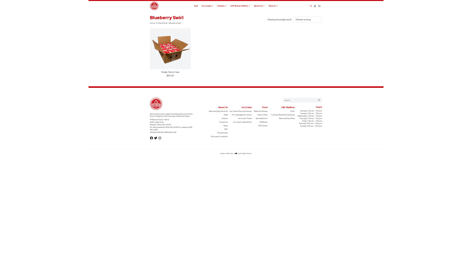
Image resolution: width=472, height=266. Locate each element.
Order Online (262, 115)
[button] (311, 6)
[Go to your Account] (315, 6)
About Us (258, 6)
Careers (224, 118)
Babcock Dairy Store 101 (218, 111)
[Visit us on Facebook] (151, 138)
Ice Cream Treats (245, 118)
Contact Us (223, 122)
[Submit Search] (319, 100)
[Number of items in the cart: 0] (319, 6)
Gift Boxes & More (239, 6)
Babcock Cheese (260, 111)
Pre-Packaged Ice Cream (242, 115)
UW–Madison (288, 107)
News (225, 125)
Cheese (220, 6)
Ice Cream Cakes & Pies (242, 122)
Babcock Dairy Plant (287, 118)
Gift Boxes (263, 122)
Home (152, 23)
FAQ (226, 129)
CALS (292, 111)
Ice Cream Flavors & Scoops (241, 111)
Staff (226, 115)
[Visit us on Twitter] (155, 138)
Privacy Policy (222, 133)
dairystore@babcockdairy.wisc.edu (163, 132)
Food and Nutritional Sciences (283, 115)
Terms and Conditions (219, 136)
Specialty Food (261, 118)
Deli (196, 6)
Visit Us (272, 6)
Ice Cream (206, 6)
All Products (262, 125)
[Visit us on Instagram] (159, 138)
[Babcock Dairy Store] (154, 6)
